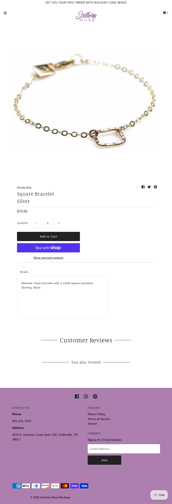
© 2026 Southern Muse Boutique (50, 497)
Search (92, 423)
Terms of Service (99, 419)
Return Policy (96, 414)
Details (24, 271)
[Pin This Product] (155, 187)
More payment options (48, 257)
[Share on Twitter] (149, 187)
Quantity (22, 222)
